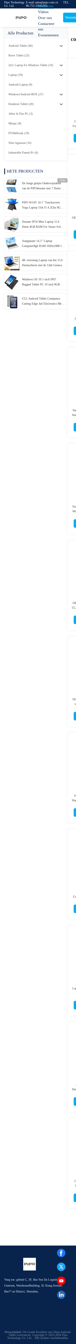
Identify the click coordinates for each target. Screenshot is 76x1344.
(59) (15, 74)
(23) (18, 55)
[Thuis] (21, 17)
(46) (20, 45)
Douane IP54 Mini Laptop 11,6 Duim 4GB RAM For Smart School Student (43, 224)
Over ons (45, 18)
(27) (25, 94)
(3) (20, 113)
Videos (43, 12)
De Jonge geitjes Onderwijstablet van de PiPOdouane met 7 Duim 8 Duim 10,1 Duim (42, 186)
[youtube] (61, 1281)
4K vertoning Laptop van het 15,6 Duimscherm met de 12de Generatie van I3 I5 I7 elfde (43, 263)
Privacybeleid (13, 1332)
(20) (21, 104)
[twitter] (61, 1267)
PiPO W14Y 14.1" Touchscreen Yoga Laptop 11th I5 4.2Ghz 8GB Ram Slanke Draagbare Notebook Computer (42, 205)
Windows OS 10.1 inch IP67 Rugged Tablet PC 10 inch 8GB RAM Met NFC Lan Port (41, 282)
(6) (23, 152)
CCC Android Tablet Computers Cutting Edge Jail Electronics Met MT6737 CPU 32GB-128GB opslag (43, 301)
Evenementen (48, 35)
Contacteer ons (46, 26)
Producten (45, 6)
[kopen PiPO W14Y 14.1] (11, 205)
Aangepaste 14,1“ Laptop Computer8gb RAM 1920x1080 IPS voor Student (43, 244)
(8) (20, 84)
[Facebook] (61, 1253)
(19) (18, 133)
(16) (30, 65)
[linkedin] (61, 1295)
